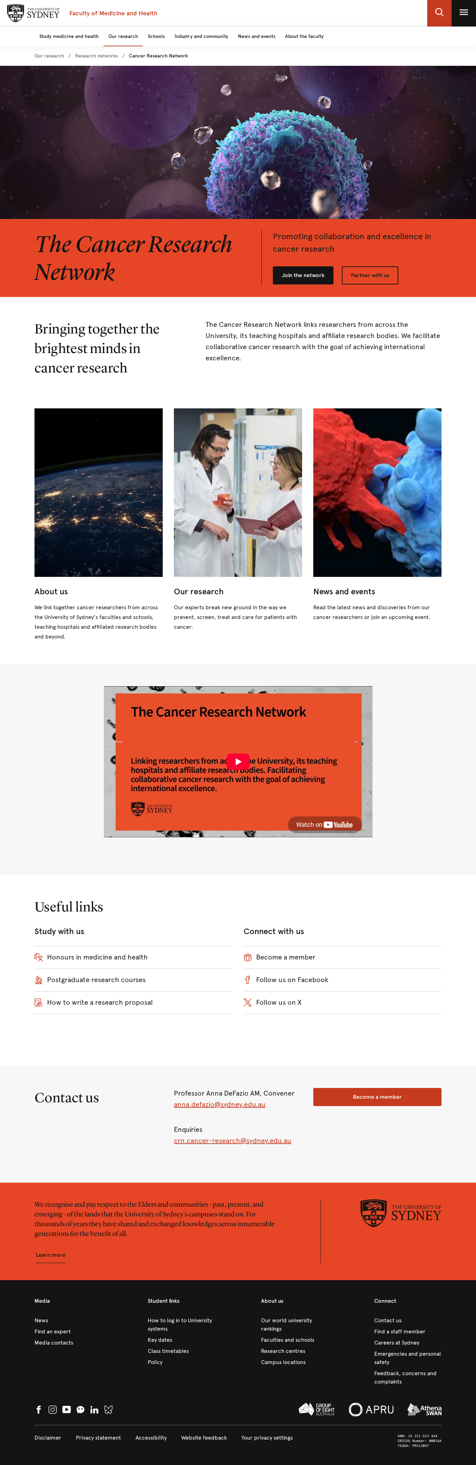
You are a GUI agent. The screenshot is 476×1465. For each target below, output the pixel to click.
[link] (49, 56)
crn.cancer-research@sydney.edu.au (232, 1140)
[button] (439, 13)
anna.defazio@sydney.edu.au (220, 1104)
